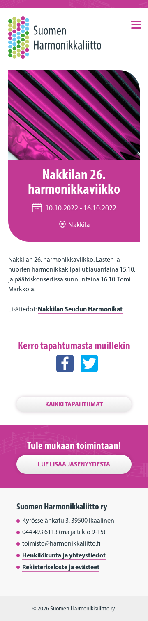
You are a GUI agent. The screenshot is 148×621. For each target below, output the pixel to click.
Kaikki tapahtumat (74, 404)
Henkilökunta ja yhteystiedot (64, 555)
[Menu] (136, 24)
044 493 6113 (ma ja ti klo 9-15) (64, 532)
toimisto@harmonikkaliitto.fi (61, 543)
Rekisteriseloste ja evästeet (60, 567)
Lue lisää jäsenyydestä (74, 464)
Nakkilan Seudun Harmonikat (80, 309)
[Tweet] (89, 379)
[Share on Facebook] (65, 379)
